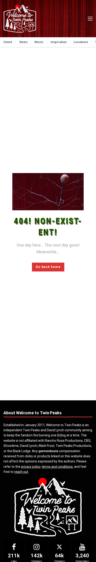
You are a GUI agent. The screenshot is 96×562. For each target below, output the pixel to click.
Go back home (48, 267)
